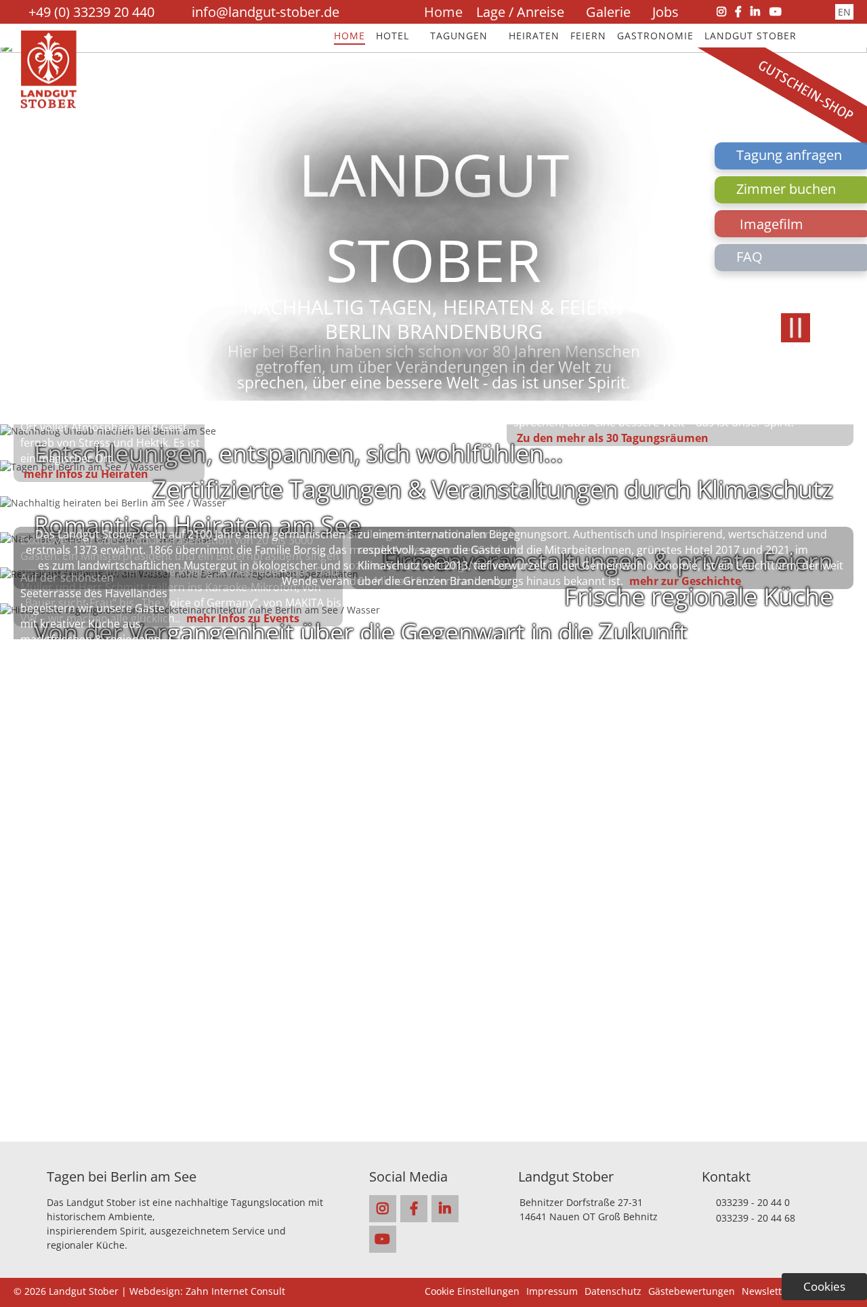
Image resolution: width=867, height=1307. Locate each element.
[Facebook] (738, 11)
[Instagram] (721, 11)
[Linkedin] (755, 11)
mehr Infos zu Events (242, 618)
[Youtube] (775, 11)
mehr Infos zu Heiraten (86, 473)
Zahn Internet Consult (235, 1291)
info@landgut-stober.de (265, 12)
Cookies (824, 1286)
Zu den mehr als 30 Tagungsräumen (613, 437)
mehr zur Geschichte (685, 581)
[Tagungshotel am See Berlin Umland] (48, 104)
